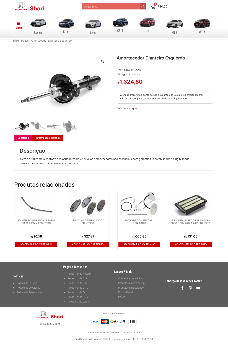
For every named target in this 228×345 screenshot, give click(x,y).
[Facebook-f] (182, 288)
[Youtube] (198, 288)
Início (15, 40)
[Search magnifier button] (143, 6)
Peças (25, 40)
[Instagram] (190, 288)
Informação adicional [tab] (48, 137)
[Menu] (18, 23)
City (65, 31)
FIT (147, 31)
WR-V (202, 32)
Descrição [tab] (23, 137)
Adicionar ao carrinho (36, 244)
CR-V (120, 30)
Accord (38, 32)
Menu (18, 28)
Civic (93, 33)
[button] (102, 61)
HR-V (174, 32)
